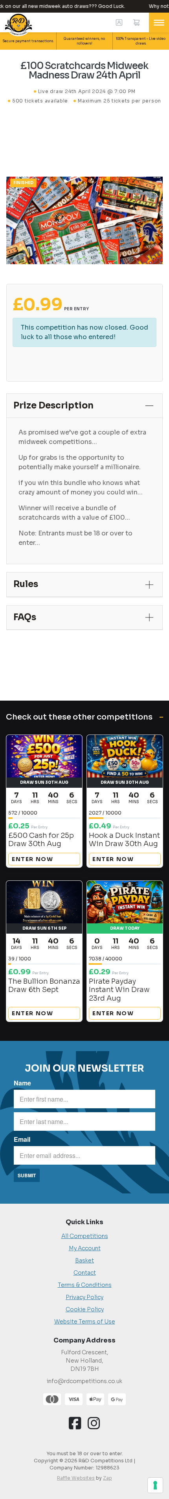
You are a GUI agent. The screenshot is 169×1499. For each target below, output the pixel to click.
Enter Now (32, 859)
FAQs (24, 617)
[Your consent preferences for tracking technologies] (155, 1485)
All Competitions (84, 1236)
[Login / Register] (119, 22)
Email (22, 1139)
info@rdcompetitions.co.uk (84, 1381)
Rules (25, 584)
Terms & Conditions (85, 1284)
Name (22, 1082)
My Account (85, 1248)
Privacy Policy (84, 1297)
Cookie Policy (85, 1309)
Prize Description (53, 405)
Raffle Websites (76, 1478)
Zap (107, 1478)
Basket (84, 1260)
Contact (84, 1272)
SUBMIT (27, 1175)
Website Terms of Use (84, 1321)
